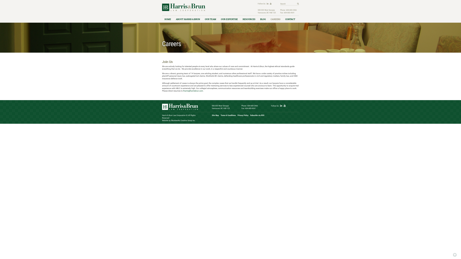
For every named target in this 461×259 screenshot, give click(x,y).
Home (167, 19)
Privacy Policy (243, 115)
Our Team (210, 19)
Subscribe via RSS (257, 115)
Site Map (215, 115)
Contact (290, 19)
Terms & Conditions (228, 115)
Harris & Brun (183, 10)
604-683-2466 (291, 10)
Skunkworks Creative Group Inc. (183, 120)
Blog (263, 19)
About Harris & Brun (188, 19)
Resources (249, 19)
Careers (275, 19)
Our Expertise (229, 19)
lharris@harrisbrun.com (193, 91)
